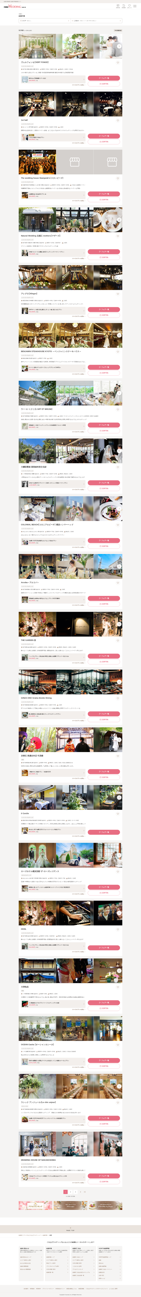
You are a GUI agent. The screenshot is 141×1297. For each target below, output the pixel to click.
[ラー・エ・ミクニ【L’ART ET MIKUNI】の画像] (70, 393)
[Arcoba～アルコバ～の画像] (70, 566)
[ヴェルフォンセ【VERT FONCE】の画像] (70, 46)
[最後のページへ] (85, 1192)
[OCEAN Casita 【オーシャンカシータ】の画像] (70, 1028)
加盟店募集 (81, 1288)
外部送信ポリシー (60, 1288)
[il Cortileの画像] (70, 797)
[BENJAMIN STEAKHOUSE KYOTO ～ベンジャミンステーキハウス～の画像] (70, 335)
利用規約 (32, 1288)
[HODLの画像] (70, 913)
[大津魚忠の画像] (70, 970)
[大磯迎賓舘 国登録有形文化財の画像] (70, 451)
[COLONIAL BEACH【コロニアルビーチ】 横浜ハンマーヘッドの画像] (70, 508)
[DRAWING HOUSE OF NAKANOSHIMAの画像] (70, 1144)
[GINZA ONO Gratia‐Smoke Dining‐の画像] (70, 682)
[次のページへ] (80, 1192)
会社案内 (26, 1288)
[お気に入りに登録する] (118, 63)
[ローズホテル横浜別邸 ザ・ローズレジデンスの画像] (70, 855)
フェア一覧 (105, 78)
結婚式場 (45, 1235)
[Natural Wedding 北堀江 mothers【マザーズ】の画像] (70, 219)
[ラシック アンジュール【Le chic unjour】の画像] (70, 1086)
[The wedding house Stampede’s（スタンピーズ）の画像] (70, 162)
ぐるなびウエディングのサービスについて (97, 1288)
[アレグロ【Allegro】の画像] (70, 277)
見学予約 (105, 84)
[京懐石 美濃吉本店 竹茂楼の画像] (70, 739)
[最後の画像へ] (119, 46)
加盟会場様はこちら (71, 1288)
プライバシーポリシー (48, 1288)
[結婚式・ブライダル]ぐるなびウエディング (30, 1235)
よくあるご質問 (113, 1288)
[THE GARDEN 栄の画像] (70, 624)
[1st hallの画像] (70, 104)
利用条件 (38, 1288)
